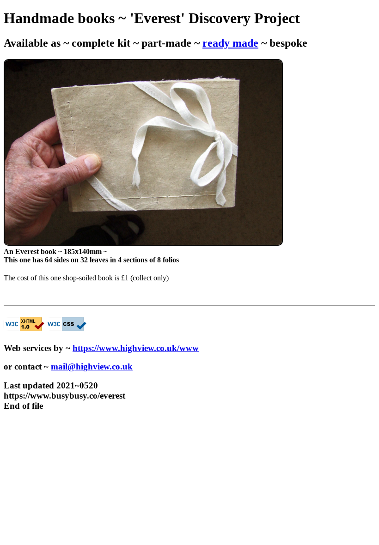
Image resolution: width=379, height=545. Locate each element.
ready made (230, 43)
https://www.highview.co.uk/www (136, 348)
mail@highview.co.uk (92, 366)
